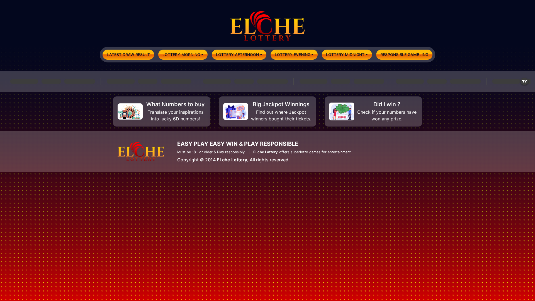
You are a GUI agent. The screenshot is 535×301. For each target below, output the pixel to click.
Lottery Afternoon (237, 54)
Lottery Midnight (345, 54)
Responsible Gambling (404, 54)
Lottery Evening (292, 54)
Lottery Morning (181, 54)
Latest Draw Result (128, 54)
